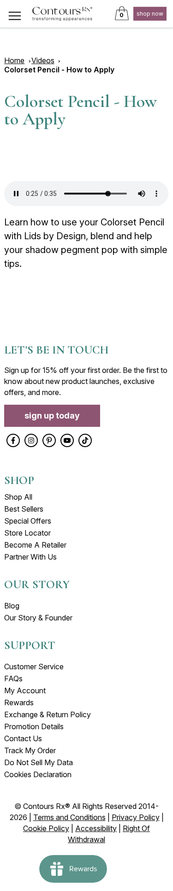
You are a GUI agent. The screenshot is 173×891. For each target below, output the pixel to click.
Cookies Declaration (38, 774)
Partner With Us (30, 556)
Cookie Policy (46, 828)
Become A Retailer (35, 544)
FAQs (13, 678)
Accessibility (96, 828)
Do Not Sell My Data (38, 762)
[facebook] (13, 440)
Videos (42, 60)
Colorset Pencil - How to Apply (59, 69)
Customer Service (34, 666)
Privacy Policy (136, 817)
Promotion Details (34, 726)
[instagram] (31, 440)
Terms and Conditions (69, 817)
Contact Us (23, 738)
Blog (11, 605)
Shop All (18, 497)
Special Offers (27, 520)
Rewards (19, 702)
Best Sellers (23, 508)
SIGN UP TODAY (52, 415)
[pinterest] (49, 440)
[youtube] (67, 440)
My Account (25, 690)
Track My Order (30, 750)
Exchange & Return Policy (47, 714)
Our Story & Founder (38, 617)
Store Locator (27, 532)
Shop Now (150, 13)
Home (14, 60)
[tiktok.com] (85, 440)
